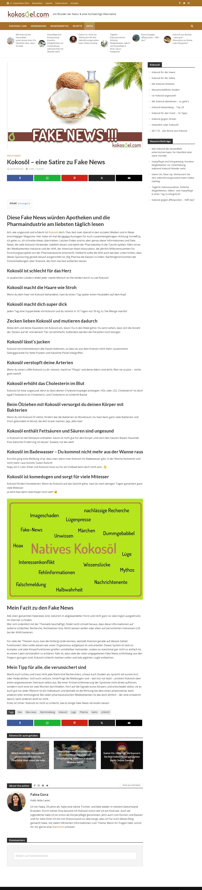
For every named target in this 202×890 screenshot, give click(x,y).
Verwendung (38, 25)
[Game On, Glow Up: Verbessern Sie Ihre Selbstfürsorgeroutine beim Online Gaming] (73, 39)
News (17, 155)
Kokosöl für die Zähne (163, 78)
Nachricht (58, 827)
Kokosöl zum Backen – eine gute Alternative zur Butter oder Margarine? (183, 38)
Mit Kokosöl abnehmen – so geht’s (170, 101)
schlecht (105, 712)
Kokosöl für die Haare (163, 72)
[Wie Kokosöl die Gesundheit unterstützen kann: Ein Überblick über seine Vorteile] (10, 40)
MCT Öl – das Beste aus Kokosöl (169, 130)
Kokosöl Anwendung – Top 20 (168, 107)
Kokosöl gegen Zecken (164, 118)
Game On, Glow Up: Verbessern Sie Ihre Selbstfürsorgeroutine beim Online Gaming (89, 38)
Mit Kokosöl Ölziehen (163, 83)
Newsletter (37, 3)
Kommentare (17, 168)
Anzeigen (23, 203)
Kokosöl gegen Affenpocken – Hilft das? (150, 37)
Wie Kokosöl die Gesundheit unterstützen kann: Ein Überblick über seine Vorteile (26, 40)
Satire (94, 712)
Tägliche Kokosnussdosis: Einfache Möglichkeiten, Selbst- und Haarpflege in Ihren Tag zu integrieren (120, 43)
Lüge (73, 712)
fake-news (31, 712)
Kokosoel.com (18, 25)
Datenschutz (61, 3)
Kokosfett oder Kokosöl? (165, 124)
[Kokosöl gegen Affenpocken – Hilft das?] (135, 38)
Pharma (84, 712)
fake (20, 712)
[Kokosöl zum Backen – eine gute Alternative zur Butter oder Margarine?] (167, 39)
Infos (89, 25)
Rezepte (77, 25)
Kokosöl (53, 232)
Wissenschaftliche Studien (166, 89)
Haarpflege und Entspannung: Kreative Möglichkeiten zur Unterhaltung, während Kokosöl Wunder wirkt (55, 43)
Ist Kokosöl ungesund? (164, 95)
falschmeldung (47, 712)
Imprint (49, 3)
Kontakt (74, 3)
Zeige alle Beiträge (131, 785)
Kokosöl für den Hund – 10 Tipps (169, 113)
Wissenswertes (59, 25)
